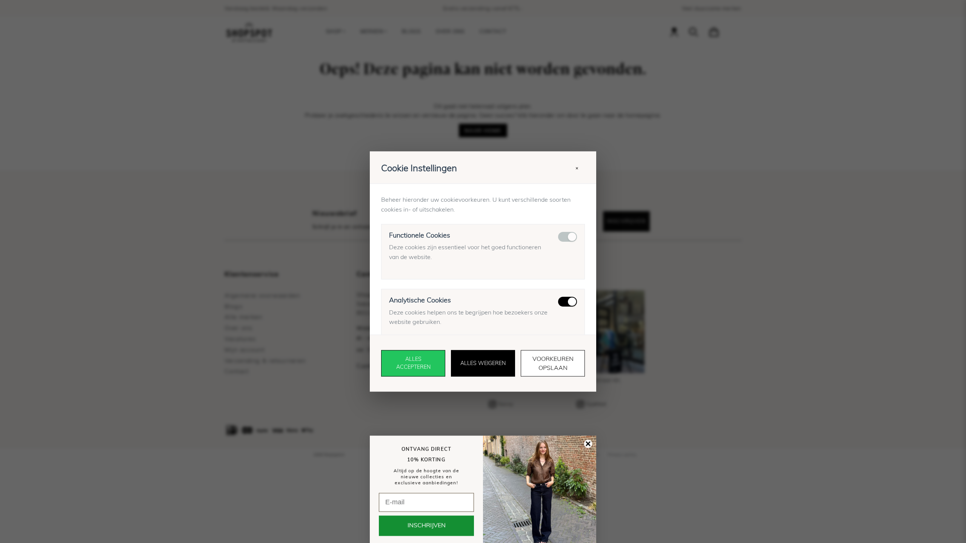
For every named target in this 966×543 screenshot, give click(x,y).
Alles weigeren (483, 363)
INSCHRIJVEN (427, 512)
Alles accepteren (413, 363)
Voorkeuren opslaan (553, 363)
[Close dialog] (588, 430)
